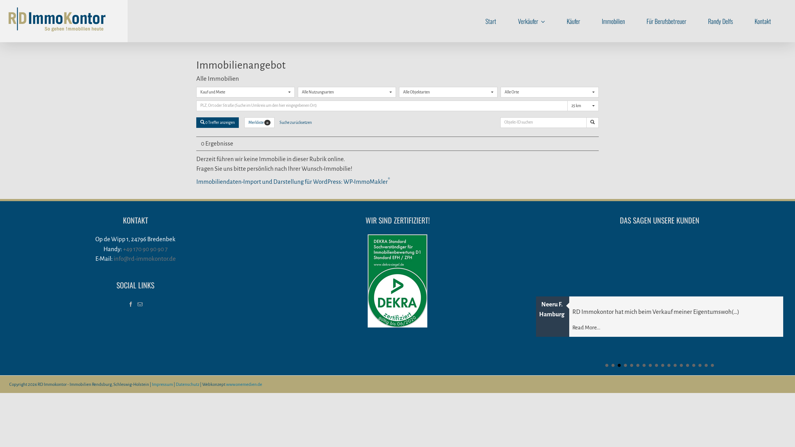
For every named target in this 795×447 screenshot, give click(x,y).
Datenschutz (187, 384)
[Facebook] (130, 304)
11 (668, 365)
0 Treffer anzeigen (220, 122)
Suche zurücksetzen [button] (295, 122)
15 (693, 365)
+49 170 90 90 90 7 (145, 249)
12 (675, 365)
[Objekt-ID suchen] (592, 122)
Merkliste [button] (258, 122)
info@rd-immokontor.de (145, 258)
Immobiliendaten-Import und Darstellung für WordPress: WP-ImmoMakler (293, 181)
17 (706, 365)
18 (712, 365)
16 (700, 365)
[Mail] (140, 304)
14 (687, 365)
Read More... (586, 328)
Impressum (162, 384)
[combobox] (245, 92)
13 (681, 365)
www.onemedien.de (244, 384)
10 (662, 365)
